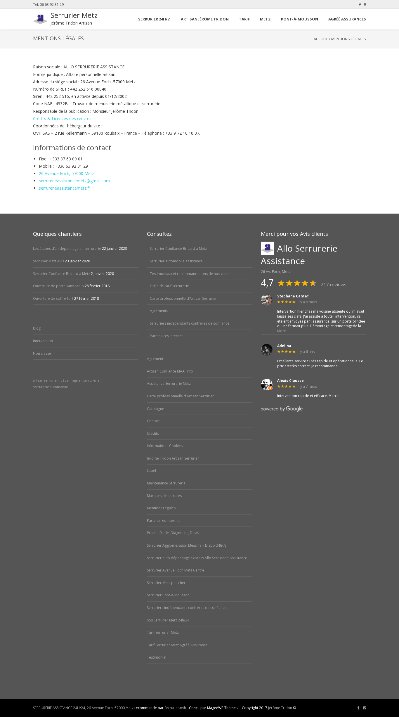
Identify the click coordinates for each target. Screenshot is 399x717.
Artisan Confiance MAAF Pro (170, 371)
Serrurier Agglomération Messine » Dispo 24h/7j (186, 545)
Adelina (284, 346)
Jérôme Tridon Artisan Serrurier (173, 458)
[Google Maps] (365, 4)
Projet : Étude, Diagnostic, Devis (173, 532)
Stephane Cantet (293, 296)
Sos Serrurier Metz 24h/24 (168, 620)
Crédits (153, 433)
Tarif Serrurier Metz (163, 632)
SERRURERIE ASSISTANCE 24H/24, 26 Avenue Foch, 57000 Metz (83, 707)
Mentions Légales (161, 507)
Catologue (155, 408)
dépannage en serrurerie (80, 380)
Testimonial (156, 657)
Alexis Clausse (290, 381)
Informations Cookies (165, 445)
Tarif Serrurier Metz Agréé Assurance (177, 644)
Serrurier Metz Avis (48, 261)
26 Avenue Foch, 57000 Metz (66, 173)
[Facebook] (360, 4)
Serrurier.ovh (175, 707)
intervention (43, 340)
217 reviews (333, 284)
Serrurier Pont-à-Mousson (168, 595)
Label (151, 470)
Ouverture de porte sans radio (58, 285)
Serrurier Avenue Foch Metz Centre (175, 570)
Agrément (155, 358)
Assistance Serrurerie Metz (169, 383)
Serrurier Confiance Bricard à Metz (61, 273)
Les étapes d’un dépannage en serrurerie (67, 248)
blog (37, 328)
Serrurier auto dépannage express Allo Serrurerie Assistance (197, 557)
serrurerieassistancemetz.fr (64, 188)
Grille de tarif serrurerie (169, 285)
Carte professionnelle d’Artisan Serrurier (183, 298)
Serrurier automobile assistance (176, 261)
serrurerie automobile (50, 387)
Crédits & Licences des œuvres (62, 118)
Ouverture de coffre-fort (53, 298)
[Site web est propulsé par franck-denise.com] (364, 708)
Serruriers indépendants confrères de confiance (189, 323)
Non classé (42, 353)
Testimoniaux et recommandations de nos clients (190, 273)
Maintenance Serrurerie (166, 483)
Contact (153, 420)
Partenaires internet (166, 335)
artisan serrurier (45, 380)
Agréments (159, 310)
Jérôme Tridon (280, 707)
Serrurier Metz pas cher (166, 582)
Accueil (321, 38)
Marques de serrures (164, 495)
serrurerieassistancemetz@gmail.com (74, 180)
